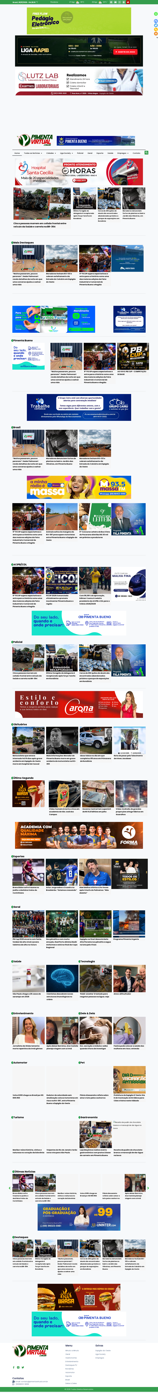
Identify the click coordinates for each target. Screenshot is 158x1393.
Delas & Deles (71, 1376)
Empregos (121, 153)
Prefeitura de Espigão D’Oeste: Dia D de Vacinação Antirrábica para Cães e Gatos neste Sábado (129, 1091)
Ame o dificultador (122, 987)
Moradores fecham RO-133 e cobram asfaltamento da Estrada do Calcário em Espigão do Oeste (134, 1257)
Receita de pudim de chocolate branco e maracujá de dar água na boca (128, 1146)
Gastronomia (71, 1351)
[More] (156, 34)
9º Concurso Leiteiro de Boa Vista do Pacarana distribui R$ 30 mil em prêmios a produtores (94, 528)
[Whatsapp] (156, 14)
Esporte (100, 153)
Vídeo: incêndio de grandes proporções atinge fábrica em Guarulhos (129, 805)
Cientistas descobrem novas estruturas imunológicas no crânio (60, 990)
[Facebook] (156, 21)
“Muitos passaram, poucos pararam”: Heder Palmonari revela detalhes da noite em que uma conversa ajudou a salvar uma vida (27, 279)
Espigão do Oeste (103, 1343)
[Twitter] (156, 25)
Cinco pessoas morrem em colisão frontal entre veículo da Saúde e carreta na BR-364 (27, 669)
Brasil (16, 427)
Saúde (110, 153)
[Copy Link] (156, 29)
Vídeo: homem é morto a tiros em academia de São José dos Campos (64, 805)
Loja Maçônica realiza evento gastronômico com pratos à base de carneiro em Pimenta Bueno (95, 1146)
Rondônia (69, 1362)
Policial (80, 153)
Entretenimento (71, 1354)
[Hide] (157, 38)
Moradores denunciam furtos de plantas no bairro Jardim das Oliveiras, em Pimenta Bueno (61, 461)
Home (17, 153)
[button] (146, 153)
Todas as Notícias (32, 153)
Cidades (50, 153)
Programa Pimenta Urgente (126, 932)
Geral (90, 153)
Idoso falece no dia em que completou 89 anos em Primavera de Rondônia (95, 751)
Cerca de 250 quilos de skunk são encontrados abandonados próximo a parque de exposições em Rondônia (108, 216)
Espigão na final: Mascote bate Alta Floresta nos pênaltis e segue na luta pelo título (95, 935)
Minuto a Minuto (72, 1343)
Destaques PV (71, 1358)
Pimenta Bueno (23, 340)
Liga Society (65, 153)
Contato (136, 153)
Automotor (70, 1365)
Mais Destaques (23, 242)
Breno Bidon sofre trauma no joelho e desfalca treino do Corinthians (26, 883)
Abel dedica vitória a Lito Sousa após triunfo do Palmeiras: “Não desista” (94, 883)
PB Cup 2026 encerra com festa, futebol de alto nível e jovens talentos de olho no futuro (27, 935)
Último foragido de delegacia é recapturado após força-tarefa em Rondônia (60, 669)
